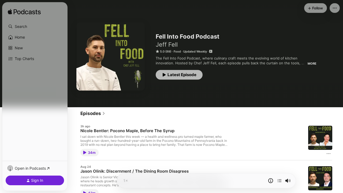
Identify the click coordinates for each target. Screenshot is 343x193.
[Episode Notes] (270, 180)
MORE (312, 63)
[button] (35, 26)
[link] (92, 113)
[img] (24, 12)
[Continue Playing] (279, 180)
